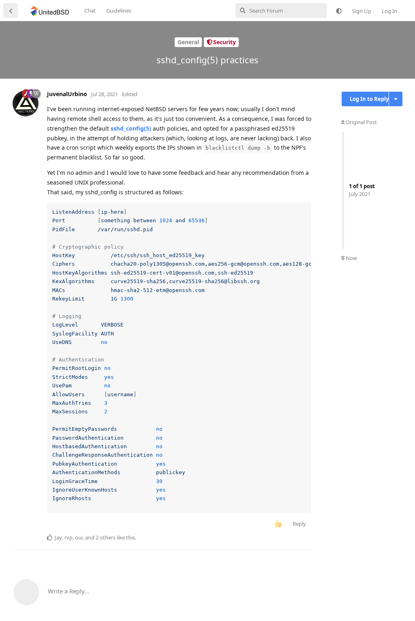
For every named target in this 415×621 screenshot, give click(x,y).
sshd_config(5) (131, 128)
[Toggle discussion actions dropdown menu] (395, 99)
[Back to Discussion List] (10, 10)
